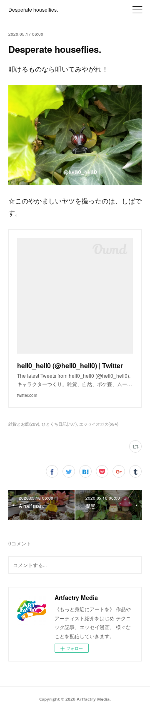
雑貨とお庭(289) (23, 424)
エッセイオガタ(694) (98, 424)
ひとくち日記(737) (59, 424)
